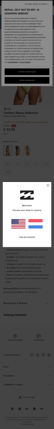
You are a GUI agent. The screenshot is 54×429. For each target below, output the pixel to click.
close (48, 185)
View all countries (27, 237)
